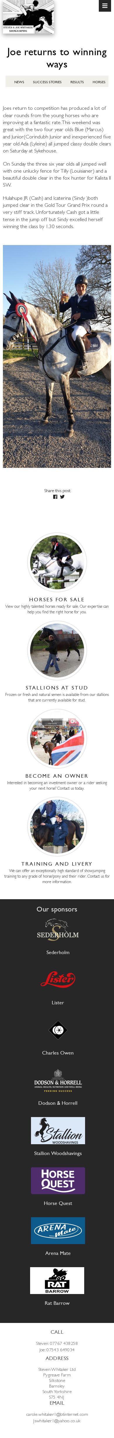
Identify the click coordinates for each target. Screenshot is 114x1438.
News (19, 82)
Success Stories (47, 82)
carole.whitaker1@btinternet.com (57, 1414)
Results (77, 82)
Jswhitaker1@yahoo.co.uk (56, 1420)
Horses (99, 82)
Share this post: (57, 490)
